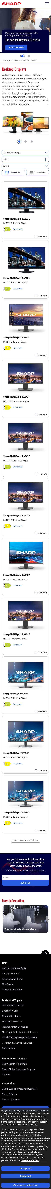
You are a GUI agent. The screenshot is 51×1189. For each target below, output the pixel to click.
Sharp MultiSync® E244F (16, 693)
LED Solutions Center (13, 1005)
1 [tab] (22, 56)
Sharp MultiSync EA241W (16, 575)
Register (25, 882)
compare (42, 236)
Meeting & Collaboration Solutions (19, 1032)
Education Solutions (12, 1021)
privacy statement (30, 1160)
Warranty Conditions (12, 989)
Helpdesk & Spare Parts (14, 968)
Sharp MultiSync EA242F (16, 396)
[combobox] (25, 152)
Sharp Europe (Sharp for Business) (19, 1089)
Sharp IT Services (11, 1099)
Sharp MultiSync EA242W (16, 337)
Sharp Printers (9, 1094)
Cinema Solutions (11, 1016)
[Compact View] (13, 173)
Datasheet (17, 229)
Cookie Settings (17, 1157)
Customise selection (25, 1185)
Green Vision (8, 1048)
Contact (6, 1074)
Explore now (16, 47)
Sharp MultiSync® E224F (16, 753)
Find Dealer (8, 984)
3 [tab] (32, 141)
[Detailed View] (37, 173)
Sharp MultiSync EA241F (16, 456)
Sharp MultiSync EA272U (16, 278)
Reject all (25, 1176)
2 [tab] (29, 56)
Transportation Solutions (15, 1026)
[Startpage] (11, 3)
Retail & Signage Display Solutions (19, 1037)
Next (47, 124)
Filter (6, 159)
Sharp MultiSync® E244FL (16, 812)
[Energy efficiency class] (7, 229)
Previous (3, 124)
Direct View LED (10, 1010)
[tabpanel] (25, 30)
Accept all (26, 1168)
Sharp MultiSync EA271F (16, 634)
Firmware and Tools (12, 979)
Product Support (10, 973)
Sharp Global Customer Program (18, 1069)
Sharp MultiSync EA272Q (16, 218)
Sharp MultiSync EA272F (16, 515)
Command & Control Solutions (18, 1042)
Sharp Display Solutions (14, 1064)
